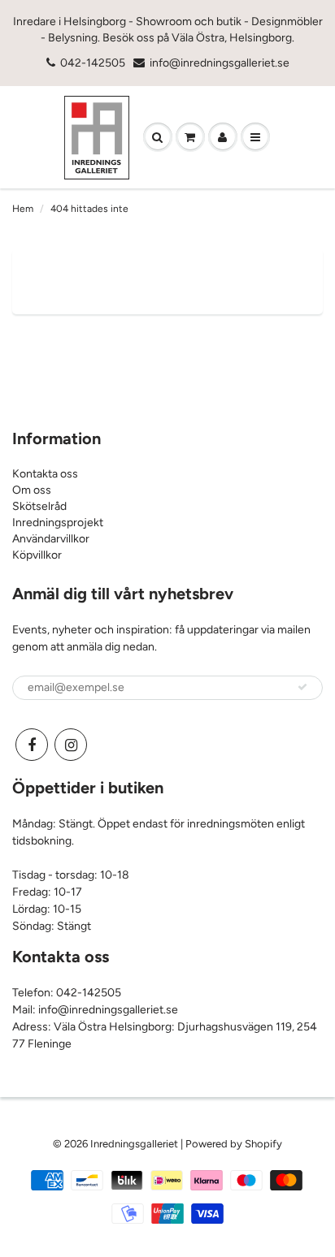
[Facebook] (31, 744)
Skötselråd (39, 506)
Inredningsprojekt (57, 522)
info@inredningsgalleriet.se (219, 63)
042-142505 (92, 63)
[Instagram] (70, 744)
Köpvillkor (37, 555)
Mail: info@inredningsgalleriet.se (95, 1010)
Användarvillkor (50, 539)
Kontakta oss (45, 474)
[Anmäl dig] (302, 687)
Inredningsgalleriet (135, 1144)
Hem (22, 208)
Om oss (31, 490)
